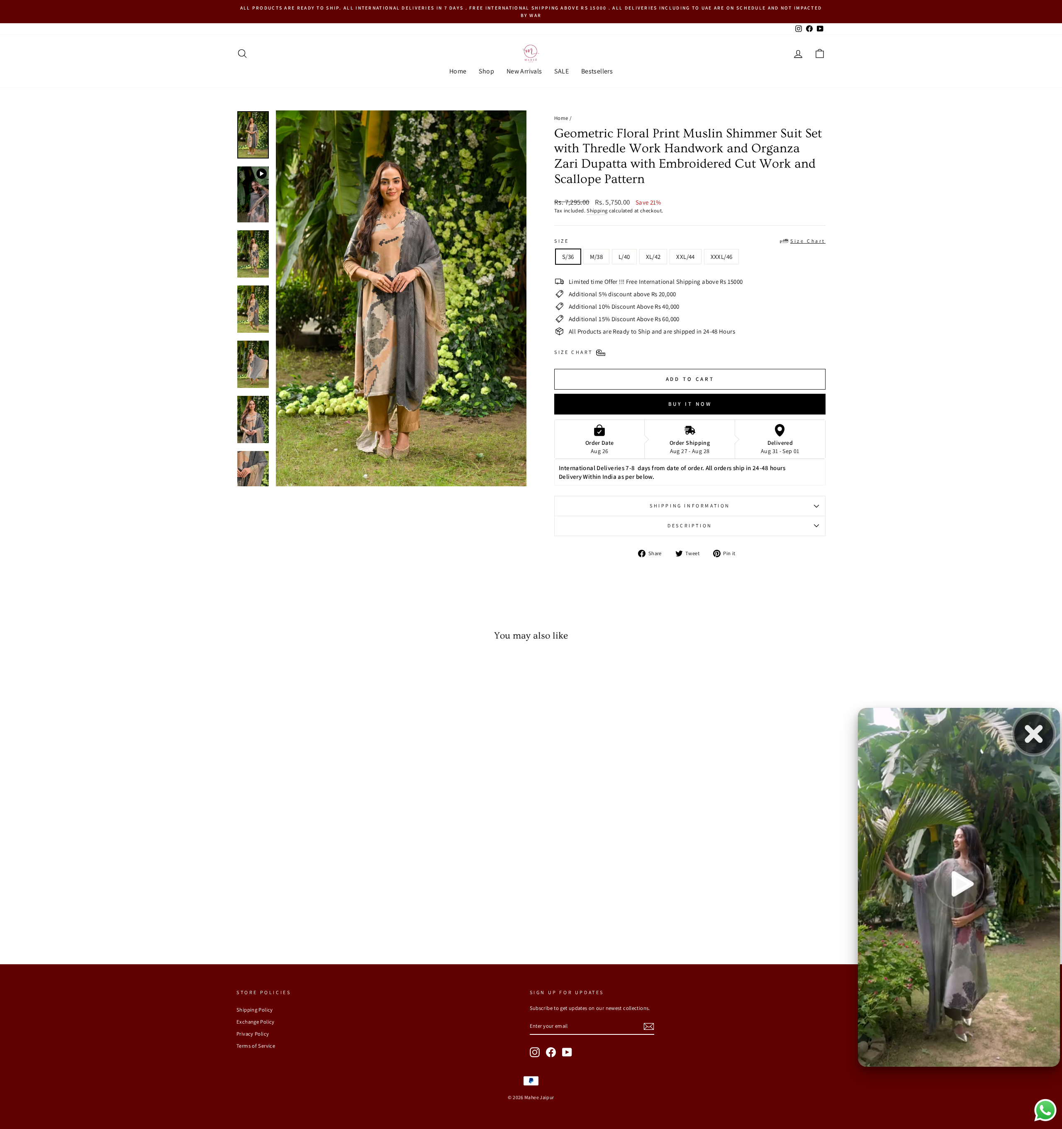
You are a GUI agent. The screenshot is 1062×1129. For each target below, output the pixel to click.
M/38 (596, 257)
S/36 (568, 257)
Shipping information (690, 505)
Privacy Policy (252, 1033)
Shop (486, 71)
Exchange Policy (255, 1021)
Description (689, 525)
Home (458, 71)
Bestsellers (597, 71)
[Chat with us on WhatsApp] (1045, 1120)
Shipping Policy (254, 1009)
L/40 (624, 257)
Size (690, 241)
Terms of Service (255, 1045)
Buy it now (690, 403)
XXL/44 (685, 257)
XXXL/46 (722, 257)
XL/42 (653, 257)
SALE (561, 71)
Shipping (597, 210)
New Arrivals (524, 71)
